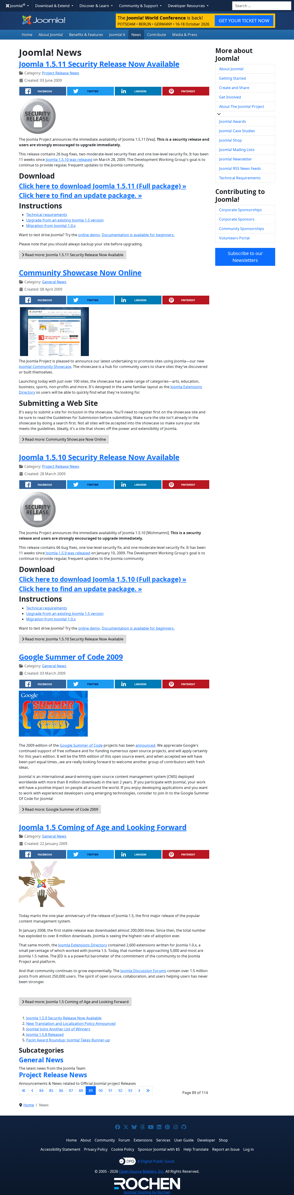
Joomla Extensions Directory (82, 945)
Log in (248, 1149)
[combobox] (261, 5)
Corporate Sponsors (236, 219)
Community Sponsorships (241, 228)
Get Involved (230, 97)
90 (101, 1090)
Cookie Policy (122, 1149)
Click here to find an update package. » (80, 195)
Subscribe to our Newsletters (245, 256)
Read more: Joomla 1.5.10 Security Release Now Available (73, 639)
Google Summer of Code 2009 (71, 657)
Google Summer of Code (81, 745)
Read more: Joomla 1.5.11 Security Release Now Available (73, 254)
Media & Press (184, 34)
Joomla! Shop (230, 140)
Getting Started (232, 78)
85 (51, 1090)
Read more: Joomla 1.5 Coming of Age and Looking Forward (76, 1001)
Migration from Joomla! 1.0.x (51, 225)
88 (81, 1090)
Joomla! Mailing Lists (236, 149)
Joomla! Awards (232, 121)
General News (54, 281)
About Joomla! (51, 34)
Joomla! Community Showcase (45, 366)
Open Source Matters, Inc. (141, 1171)
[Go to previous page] (32, 1090)
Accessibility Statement (60, 1149)
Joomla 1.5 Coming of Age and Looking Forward (103, 827)
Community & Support (139, 5)
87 (71, 1090)
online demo (89, 234)
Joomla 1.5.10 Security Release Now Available (99, 457)
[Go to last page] (148, 1090)
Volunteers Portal (234, 238)
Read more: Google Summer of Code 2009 (61, 809)
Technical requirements (46, 214)
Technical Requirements (240, 177)
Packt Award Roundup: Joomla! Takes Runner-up (68, 1040)
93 (130, 1090)
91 (110, 1090)
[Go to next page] (139, 1090)
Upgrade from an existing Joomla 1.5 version (65, 220)
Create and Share (234, 87)
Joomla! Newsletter (235, 159)
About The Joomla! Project (241, 106)
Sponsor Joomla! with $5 (159, 1149)
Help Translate (196, 1149)
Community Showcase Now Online (80, 273)
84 (41, 1090)
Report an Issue (226, 1149)
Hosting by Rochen (147, 1192)
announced (145, 745)
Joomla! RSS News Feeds (240, 168)
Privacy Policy (95, 1149)
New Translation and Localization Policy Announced (71, 1023)
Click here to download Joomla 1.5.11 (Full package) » (102, 186)
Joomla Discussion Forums (143, 970)
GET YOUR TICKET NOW (244, 20)
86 (61, 1090)
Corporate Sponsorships (240, 209)
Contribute (156, 34)
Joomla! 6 (117, 34)
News (136, 34)
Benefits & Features (86, 34)
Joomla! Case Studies (237, 130)
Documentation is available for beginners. (138, 234)
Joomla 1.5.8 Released (45, 1034)
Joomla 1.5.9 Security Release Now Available (64, 1018)
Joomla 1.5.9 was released (68, 552)
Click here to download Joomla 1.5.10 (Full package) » (102, 579)
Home (27, 34)
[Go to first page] (23, 1090)
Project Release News (60, 73)
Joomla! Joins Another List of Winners (58, 1029)
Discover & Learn (94, 5)
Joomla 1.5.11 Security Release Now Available (99, 64)
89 (91, 1090)
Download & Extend (53, 5)
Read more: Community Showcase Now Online (65, 439)
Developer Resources (187, 5)
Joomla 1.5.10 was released (69, 159)
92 (120, 1090)
